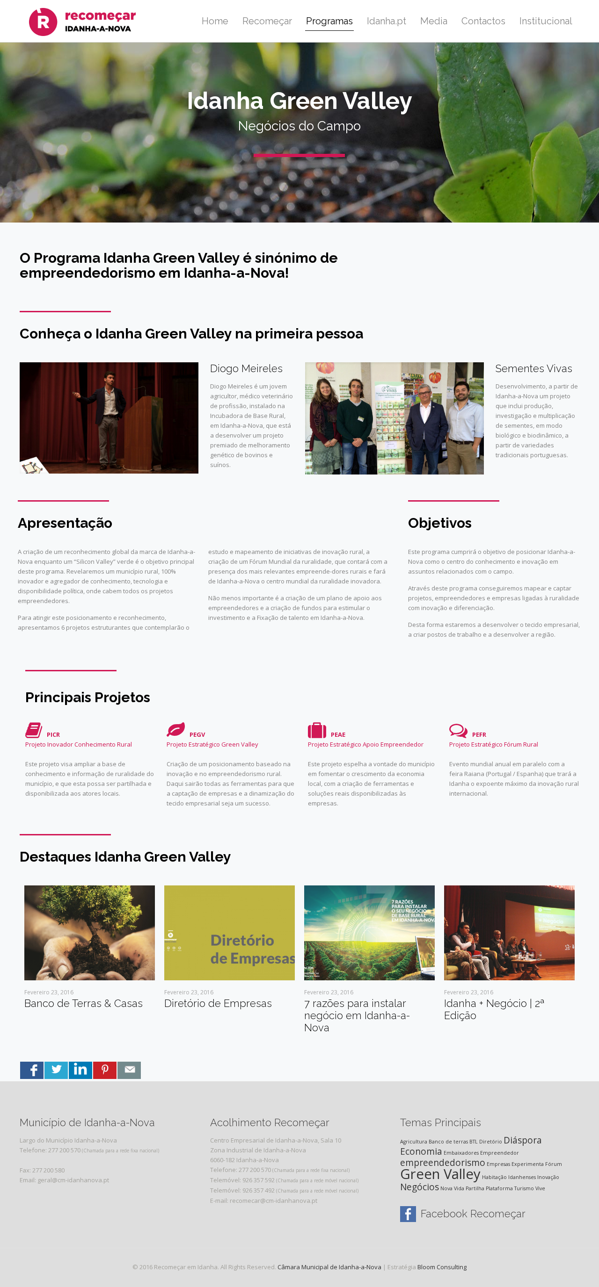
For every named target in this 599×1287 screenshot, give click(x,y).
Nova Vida (452, 1188)
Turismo (524, 1188)
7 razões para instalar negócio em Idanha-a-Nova (357, 1015)
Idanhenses (522, 1177)
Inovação (548, 1177)
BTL (473, 1141)
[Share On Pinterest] (105, 1070)
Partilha (475, 1188)
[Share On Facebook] (32, 1070)
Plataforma (499, 1188)
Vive (540, 1188)
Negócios (419, 1187)
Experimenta (527, 1164)
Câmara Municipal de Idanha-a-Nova (329, 1267)
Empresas (498, 1164)
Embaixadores (461, 1153)
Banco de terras (448, 1141)
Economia (421, 1151)
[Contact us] (129, 1070)
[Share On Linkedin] (80, 1070)
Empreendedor (499, 1153)
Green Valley (440, 1174)
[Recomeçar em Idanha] (93, 21)
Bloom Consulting (442, 1267)
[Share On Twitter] (56, 1070)
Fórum (553, 1164)
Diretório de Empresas (218, 1003)
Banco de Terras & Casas (83, 1003)
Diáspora (523, 1140)
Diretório (490, 1141)
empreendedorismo (442, 1163)
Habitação (494, 1177)
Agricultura (413, 1141)
